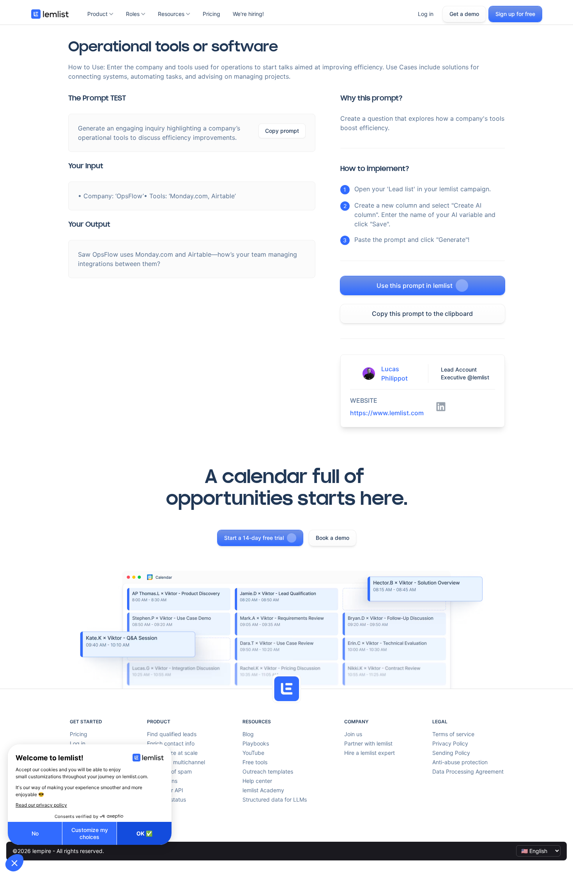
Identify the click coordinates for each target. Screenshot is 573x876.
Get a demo (464, 14)
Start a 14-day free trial (254, 537)
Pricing (211, 14)
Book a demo (332, 537)
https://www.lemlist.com (387, 413)
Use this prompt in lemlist (415, 285)
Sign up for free (515, 14)
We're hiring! (248, 14)
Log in (425, 14)
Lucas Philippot (394, 373)
